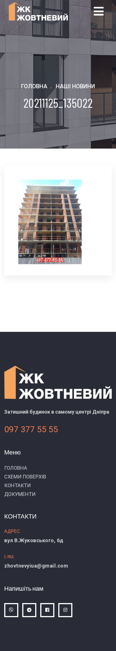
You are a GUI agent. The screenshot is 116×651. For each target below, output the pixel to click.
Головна (34, 86)
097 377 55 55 (31, 429)
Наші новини (75, 86)
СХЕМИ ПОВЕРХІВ (25, 477)
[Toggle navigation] (98, 11)
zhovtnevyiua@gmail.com (36, 566)
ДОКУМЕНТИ (19, 494)
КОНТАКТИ (17, 485)
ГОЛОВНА (15, 468)
